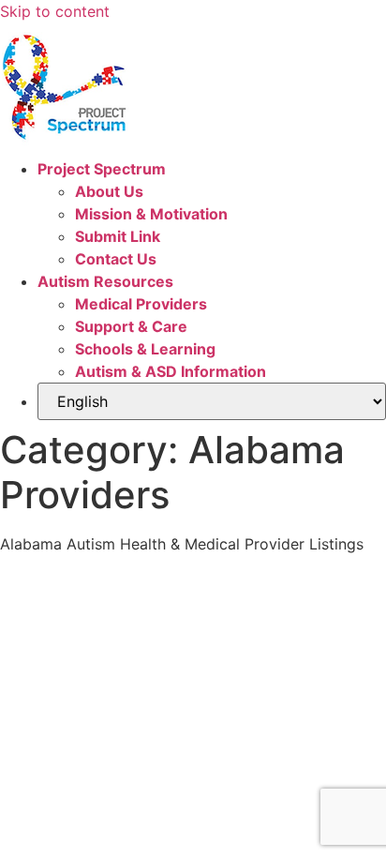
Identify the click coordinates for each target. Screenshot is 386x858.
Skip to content (55, 11)
